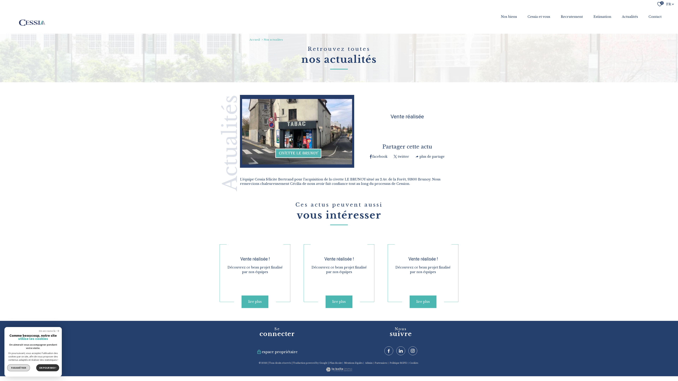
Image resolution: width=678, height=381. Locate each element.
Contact (655, 17)
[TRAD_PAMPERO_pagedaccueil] (32, 24)
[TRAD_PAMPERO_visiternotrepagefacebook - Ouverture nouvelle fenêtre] (388, 350)
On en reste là (47, 331)
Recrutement (572, 17)
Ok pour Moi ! (47, 367)
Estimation (602, 17)
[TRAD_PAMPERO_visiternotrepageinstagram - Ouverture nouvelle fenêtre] (412, 350)
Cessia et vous (539, 17)
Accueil (254, 39)
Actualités (630, 17)
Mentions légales (353, 363)
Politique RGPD (398, 363)
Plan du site (335, 363)
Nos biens (509, 17)
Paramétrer (18, 367)
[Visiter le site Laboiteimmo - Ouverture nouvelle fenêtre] (339, 370)
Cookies (413, 363)
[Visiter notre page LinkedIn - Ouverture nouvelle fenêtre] (400, 350)
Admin (368, 363)
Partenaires (381, 363)
